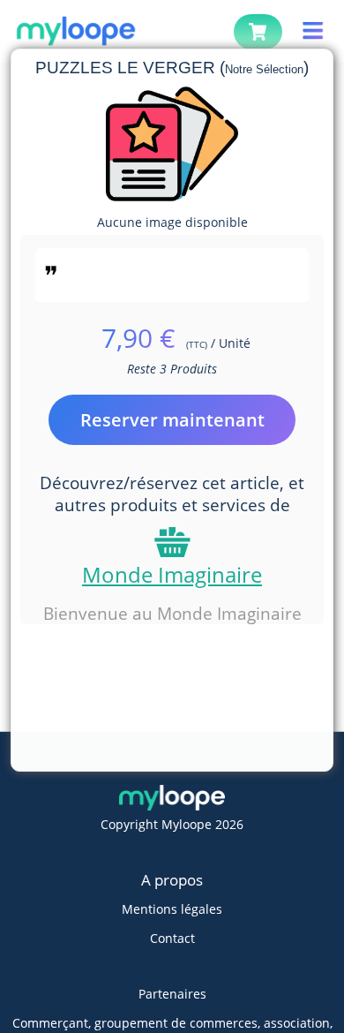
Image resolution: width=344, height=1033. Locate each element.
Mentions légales (172, 909)
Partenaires (172, 993)
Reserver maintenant (172, 420)
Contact (172, 938)
